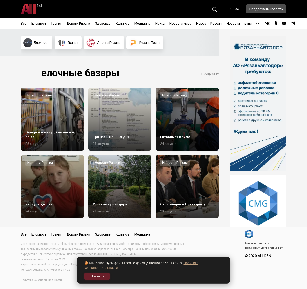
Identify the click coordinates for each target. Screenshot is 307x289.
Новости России (209, 24)
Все (24, 24)
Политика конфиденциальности (41, 280)
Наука (160, 24)
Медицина (142, 24)
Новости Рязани (239, 24)
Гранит (56, 24)
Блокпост (38, 24)
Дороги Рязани (78, 24)
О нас (234, 9)
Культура (122, 24)
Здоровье (103, 24)
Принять (97, 276)
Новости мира (180, 24)
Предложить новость (266, 9)
